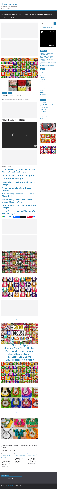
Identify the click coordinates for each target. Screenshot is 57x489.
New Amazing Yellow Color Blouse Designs (16, 189)
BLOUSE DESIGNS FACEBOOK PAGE (46, 27)
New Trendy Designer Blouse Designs (47, 65)
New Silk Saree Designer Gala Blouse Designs (32, 460)
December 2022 (43, 92)
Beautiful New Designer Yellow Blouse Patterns (10, 446)
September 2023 (43, 77)
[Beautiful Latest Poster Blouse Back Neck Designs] (19, 454)
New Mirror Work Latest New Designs (29, 445)
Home (5, 11)
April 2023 (42, 85)
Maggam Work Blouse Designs (20, 348)
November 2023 (43, 75)
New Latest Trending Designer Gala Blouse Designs (18, 177)
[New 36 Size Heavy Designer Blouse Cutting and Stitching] (6, 454)
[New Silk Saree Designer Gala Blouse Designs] (32, 454)
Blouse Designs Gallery (20, 353)
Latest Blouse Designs (19, 356)
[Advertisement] (19, 30)
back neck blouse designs (7, 99)
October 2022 (42, 96)
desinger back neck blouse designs (16, 99)
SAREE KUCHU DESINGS (23, 14)
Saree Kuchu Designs (44, 116)
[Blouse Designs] (2, 14)
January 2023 (42, 90)
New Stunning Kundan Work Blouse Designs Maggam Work (17, 200)
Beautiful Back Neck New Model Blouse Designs (18, 183)
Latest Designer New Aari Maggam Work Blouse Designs (19, 212)
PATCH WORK (34, 11)
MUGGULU (32, 14)
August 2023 (42, 79)
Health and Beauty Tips (9, 17)
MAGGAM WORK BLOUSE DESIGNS (10, 14)
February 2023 (42, 88)
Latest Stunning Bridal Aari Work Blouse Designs (19, 206)
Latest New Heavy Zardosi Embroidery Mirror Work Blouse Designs (18, 170)
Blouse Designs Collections (20, 359)
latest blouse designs (26, 99)
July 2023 (41, 81)
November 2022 (43, 94)
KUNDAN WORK (20, 11)
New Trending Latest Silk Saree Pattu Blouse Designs (18, 195)
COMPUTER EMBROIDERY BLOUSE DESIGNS (43, 14)
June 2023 (42, 83)
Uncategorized (42, 118)
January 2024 (42, 72)
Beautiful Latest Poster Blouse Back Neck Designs (19, 460)
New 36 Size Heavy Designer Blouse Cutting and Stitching (6, 462)
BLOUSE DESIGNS (12, 11)
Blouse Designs (9, 3)
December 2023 (43, 73)
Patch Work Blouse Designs (19, 350)
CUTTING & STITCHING (43, 11)
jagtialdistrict (5, 97)
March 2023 (42, 86)
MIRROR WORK (27, 11)
